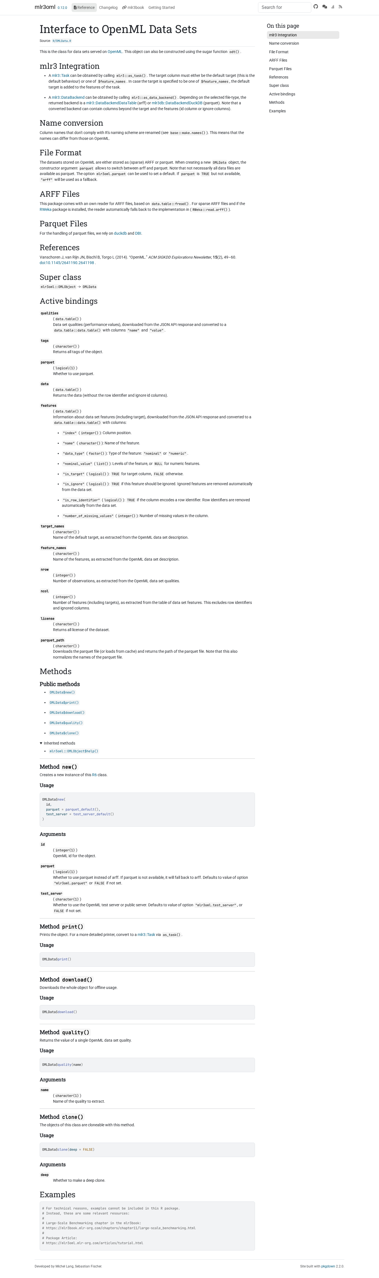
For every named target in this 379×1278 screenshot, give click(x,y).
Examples (277, 111)
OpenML (115, 51)
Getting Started (161, 7)
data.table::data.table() (77, 330)
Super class (279, 85)
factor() (96, 453)
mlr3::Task (60, 75)
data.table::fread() (170, 204)
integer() (89, 433)
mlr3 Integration (283, 35)
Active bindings (282, 94)
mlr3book (135, 7)
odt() (234, 52)
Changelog (108, 7)
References (278, 77)
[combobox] (284, 7)
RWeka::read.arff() (210, 209)
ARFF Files (278, 60)
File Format (279, 52)
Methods (276, 102)
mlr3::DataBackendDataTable (111, 103)
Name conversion (284, 43)
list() (102, 464)
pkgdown (328, 1266)
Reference (86, 7)
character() (66, 346)
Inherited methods (59, 743)
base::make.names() (187, 133)
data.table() (67, 319)
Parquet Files (280, 69)
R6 (94, 775)
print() (73, 926)
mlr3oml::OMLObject (58, 287)
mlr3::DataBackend (68, 97)
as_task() (171, 935)
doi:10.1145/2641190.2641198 (67, 262)
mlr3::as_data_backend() (154, 97)
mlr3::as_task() (131, 76)
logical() (97, 474)
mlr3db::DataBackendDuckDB (177, 103)
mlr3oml (45, 7)
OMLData (49, 799)
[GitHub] (315, 6)
